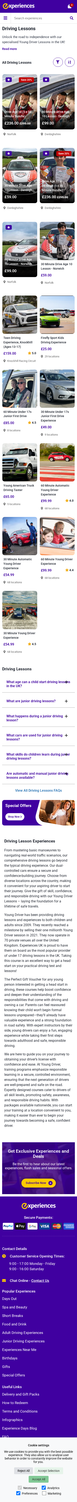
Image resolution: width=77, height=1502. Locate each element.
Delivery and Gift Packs (20, 1394)
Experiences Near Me (19, 1350)
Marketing (54, 1493)
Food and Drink (14, 1324)
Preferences (30, 1493)
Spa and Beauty (14, 1307)
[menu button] (5, 18)
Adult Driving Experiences (22, 1333)
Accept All (38, 1479)
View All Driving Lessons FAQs (38, 791)
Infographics (12, 1420)
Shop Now (14, 816)
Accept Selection (49, 1470)
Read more (9, 49)
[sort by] (70, 62)
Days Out (9, 1299)
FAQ (5, 1437)
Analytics (53, 1488)
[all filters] (58, 62)
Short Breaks (12, 1316)
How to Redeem (15, 1403)
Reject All (24, 1470)
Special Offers (13, 1375)
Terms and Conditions (20, 1411)
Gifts (6, 1367)
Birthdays (10, 1358)
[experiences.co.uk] (39, 1207)
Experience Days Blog (19, 1428)
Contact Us (40, 1280)
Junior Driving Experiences (23, 1341)
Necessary (30, 1488)
